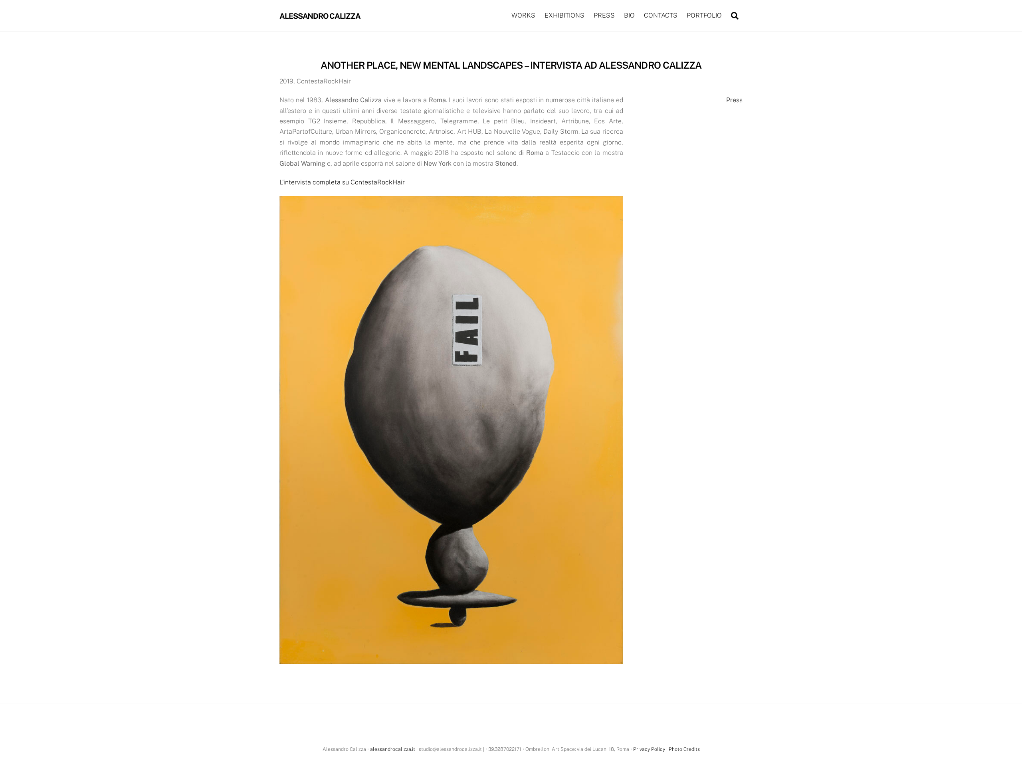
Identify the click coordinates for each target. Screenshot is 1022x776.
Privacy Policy (649, 749)
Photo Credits (684, 749)
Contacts (660, 15)
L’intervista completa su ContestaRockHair (342, 182)
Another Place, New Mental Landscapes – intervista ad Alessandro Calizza (511, 65)
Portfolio (704, 15)
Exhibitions (564, 15)
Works (523, 15)
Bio (629, 15)
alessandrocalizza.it (392, 749)
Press (604, 15)
